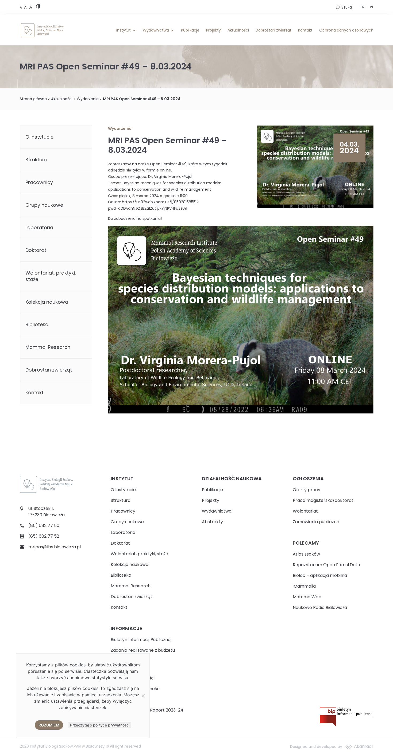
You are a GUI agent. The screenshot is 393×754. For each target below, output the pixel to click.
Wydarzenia (88, 98)
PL (371, 7)
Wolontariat (305, 511)
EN (362, 7)
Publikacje (190, 30)
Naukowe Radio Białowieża (320, 607)
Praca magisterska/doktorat (323, 500)
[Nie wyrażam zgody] (143, 695)
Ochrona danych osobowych (346, 30)
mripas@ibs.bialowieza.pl (54, 547)
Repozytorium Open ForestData (326, 565)
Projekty (213, 30)
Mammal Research (47, 347)
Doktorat (35, 250)
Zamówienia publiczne (316, 522)
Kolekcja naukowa (46, 302)
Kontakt (305, 30)
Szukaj (347, 7)
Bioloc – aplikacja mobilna (320, 575)
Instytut (123, 30)
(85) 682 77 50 (43, 525)
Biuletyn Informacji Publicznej (141, 639)
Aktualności (238, 30)
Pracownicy (39, 182)
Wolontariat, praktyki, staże (50, 276)
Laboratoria (39, 227)
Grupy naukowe (44, 205)
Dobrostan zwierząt (273, 30)
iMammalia (304, 586)
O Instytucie (39, 137)
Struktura (36, 159)
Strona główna (33, 98)
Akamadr (363, 746)
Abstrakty (212, 522)
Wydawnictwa (156, 30)
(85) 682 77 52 (43, 536)
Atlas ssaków (306, 554)
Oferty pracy (306, 490)
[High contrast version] (38, 7)
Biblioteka (36, 324)
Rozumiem (48, 725)
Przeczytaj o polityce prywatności (99, 725)
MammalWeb (307, 597)
